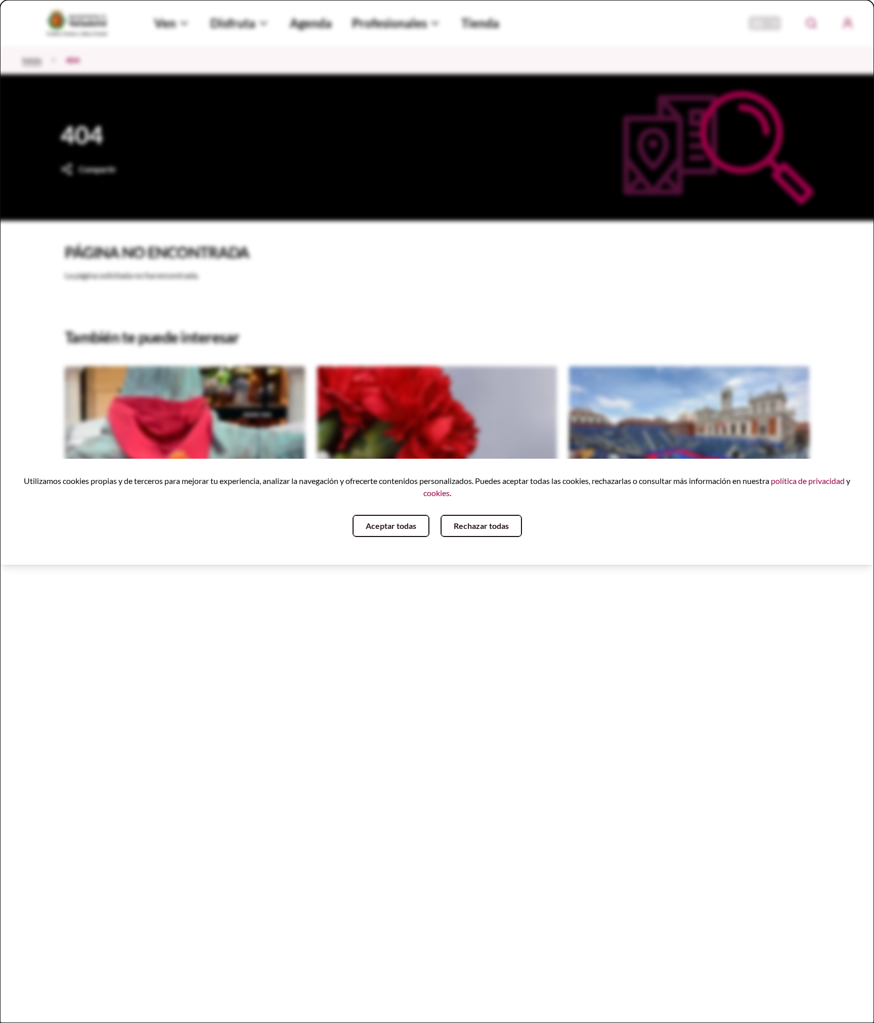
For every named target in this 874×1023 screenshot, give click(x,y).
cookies (436, 493)
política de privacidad (808, 480)
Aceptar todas (391, 525)
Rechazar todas (481, 525)
